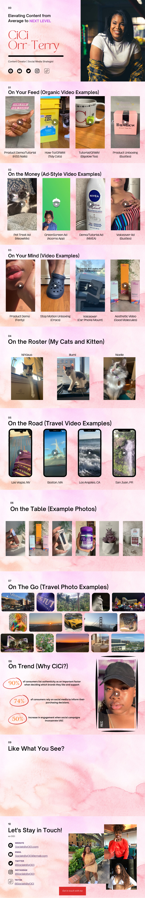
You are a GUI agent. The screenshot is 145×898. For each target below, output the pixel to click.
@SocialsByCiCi (24, 884)
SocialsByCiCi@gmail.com (31, 856)
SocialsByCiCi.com (26, 847)
